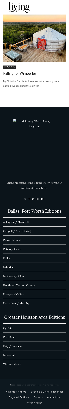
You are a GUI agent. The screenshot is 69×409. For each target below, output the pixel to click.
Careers (38, 397)
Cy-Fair (7, 328)
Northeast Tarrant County (19, 285)
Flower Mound (12, 240)
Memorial (9, 355)
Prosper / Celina (13, 294)
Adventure (9, 67)
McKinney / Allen (13, 276)
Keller (6, 258)
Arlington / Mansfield (16, 222)
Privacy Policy (34, 403)
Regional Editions (19, 397)
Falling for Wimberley (19, 73)
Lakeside (8, 267)
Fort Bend (9, 337)
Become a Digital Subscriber (47, 392)
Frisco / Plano (12, 249)
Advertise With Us (16, 392)
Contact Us (53, 397)
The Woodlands (12, 364)
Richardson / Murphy (16, 303)
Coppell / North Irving (17, 231)
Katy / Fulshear (12, 346)
